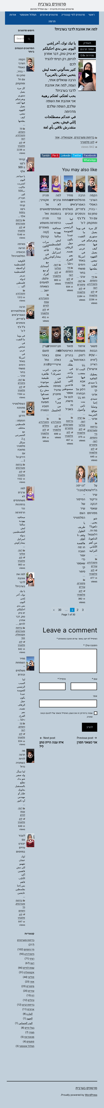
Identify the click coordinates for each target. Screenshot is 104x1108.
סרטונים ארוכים (49, 15)
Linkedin (65, 155)
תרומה (52, 21)
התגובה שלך (90, 645)
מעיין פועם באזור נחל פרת (45, 355)
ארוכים (30, 1009)
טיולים (45, 426)
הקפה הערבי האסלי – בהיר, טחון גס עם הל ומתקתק (92, 209)
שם (94, 679)
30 (59, 610)
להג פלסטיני (87, 142)
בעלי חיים (29, 1028)
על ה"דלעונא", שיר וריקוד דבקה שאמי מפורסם (90, 499)
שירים (94, 566)
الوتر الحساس (25, 1023)
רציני (80, 418)
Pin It (55, 155)
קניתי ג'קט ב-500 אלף (21, 165)
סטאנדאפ (29, 1037)
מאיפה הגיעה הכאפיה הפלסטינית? (18, 250)
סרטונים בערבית (52, 4)
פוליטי (57, 268)
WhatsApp (90, 160)
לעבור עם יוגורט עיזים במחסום (20, 844)
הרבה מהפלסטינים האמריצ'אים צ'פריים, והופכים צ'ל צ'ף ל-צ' (77, 209)
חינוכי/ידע (92, 284)
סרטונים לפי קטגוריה (73, 15)
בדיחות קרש (28, 1005)
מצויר (31, 1032)
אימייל (62, 679)
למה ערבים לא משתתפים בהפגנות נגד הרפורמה (54, 209)
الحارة (29, 1014)
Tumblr (46, 155)
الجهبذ (29, 1018)
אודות (12, 15)
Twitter (77, 155)
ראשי (91, 15)
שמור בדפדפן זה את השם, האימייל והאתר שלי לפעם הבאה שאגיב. (66, 715)
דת (32, 995)
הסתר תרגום (87, 49)
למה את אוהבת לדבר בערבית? (20, 580)
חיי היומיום (93, 278)
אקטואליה (67, 137)
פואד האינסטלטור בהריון (65, 350)
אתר (95, 696)
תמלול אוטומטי (28, 15)
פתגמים (30, 1041)
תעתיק (87, 43)
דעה (95, 288)
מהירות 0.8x (87, 55)
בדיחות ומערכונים (84, 137)
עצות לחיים (46, 303)
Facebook (90, 155)
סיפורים (81, 284)
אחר (57, 137)
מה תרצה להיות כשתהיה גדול (20, 759)
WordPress (91, 1094)
